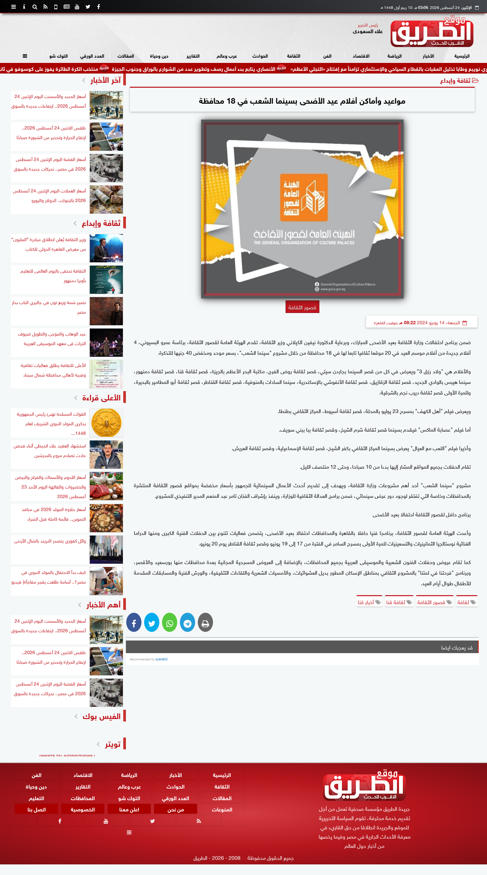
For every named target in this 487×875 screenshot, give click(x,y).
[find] (34, 6)
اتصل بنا (36, 808)
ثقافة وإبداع (455, 79)
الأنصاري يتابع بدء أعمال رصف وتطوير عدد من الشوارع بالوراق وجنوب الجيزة (225, 68)
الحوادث (260, 55)
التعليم (36, 797)
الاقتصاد (361, 55)
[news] (66, 6)
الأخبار (428, 55)
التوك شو (58, 55)
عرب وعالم (227, 55)
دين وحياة (159, 55)
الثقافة (293, 55)
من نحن (176, 808)
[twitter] (87, 6)
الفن (327, 55)
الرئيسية (462, 55)
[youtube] (77, 6)
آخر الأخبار (105, 79)
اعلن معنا (129, 808)
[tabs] (13, 6)
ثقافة (464, 601)
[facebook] (98, 6)
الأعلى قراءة (101, 396)
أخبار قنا (366, 601)
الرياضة (395, 55)
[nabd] (56, 6)
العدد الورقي (92, 55)
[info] (24, 6)
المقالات (126, 55)
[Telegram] (187, 622)
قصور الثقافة (432, 601)
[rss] (45, 6)
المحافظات (83, 797)
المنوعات (222, 808)
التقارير (193, 55)
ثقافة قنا (396, 601)
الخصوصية (83, 808)
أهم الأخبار (103, 603)
